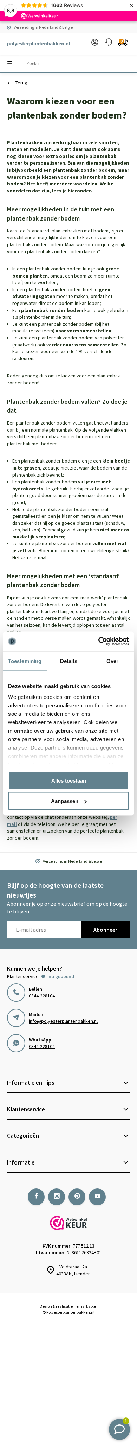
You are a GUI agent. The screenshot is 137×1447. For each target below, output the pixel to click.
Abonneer (105, 929)
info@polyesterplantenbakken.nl (63, 1021)
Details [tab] (68, 661)
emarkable (86, 1306)
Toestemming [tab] (24, 661)
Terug (21, 82)
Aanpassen (64, 801)
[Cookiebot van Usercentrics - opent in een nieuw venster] (98, 641)
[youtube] (97, 1196)
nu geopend (61, 976)
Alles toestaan (68, 780)
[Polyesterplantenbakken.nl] (35, 44)
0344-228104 (42, 996)
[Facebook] (36, 1196)
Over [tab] (112, 661)
